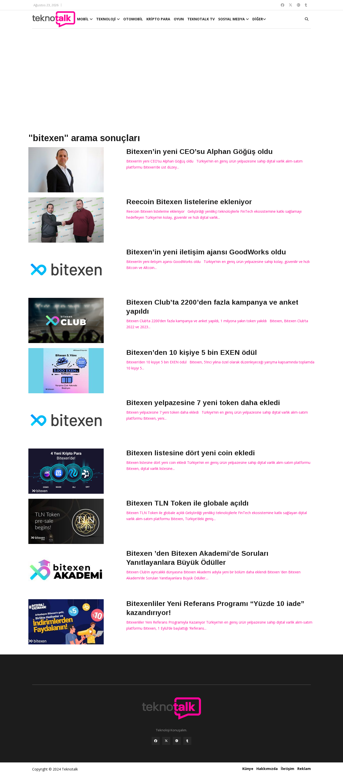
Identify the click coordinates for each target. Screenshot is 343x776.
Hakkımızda (267, 768)
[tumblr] (187, 741)
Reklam (304, 768)
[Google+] (177, 741)
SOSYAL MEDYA (232, 19)
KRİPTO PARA (158, 19)
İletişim (287, 768)
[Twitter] (166, 741)
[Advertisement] (171, 81)
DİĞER (257, 19)
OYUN (179, 19)
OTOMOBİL (133, 19)
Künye (247, 768)
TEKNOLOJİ (106, 19)
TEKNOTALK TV (201, 19)
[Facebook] (156, 741)
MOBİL (83, 19)
